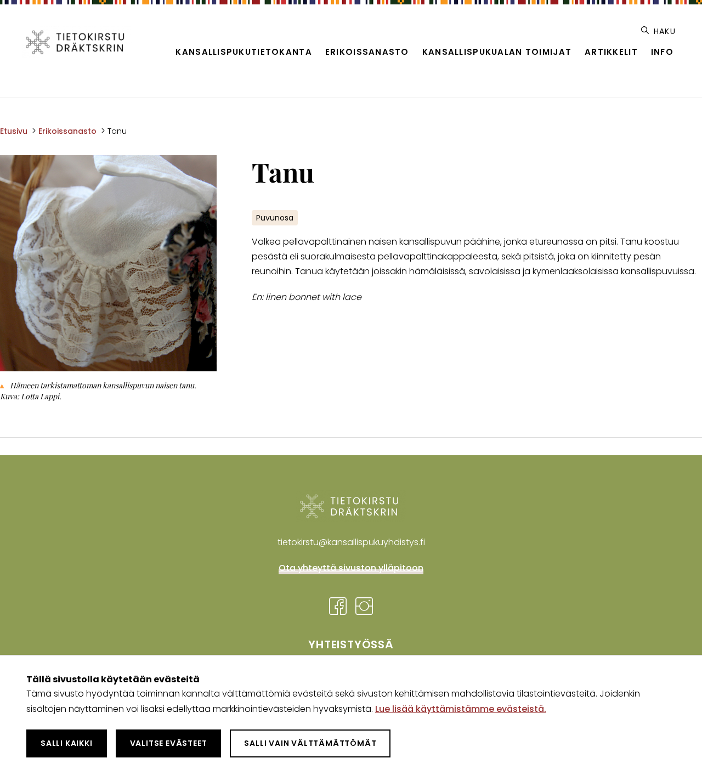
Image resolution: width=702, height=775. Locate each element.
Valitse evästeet (168, 743)
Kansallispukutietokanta (244, 52)
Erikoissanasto (367, 52)
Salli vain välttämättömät (310, 743)
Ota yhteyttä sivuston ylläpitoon (351, 568)
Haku (663, 31)
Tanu (117, 131)
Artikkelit (611, 52)
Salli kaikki (67, 743)
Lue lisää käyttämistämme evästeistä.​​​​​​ (460, 709)
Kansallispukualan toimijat (496, 52)
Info (662, 52)
